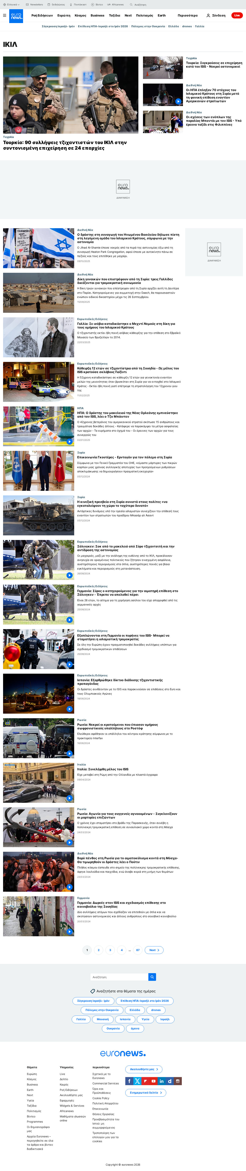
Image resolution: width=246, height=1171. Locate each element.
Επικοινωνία (100, 1108)
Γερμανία (83, 897)
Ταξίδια (114, 15)
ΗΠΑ (80, 407)
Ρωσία (81, 719)
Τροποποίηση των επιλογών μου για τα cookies (105, 1137)
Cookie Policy (100, 1098)
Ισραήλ (165, 1019)
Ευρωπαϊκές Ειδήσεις (92, 318)
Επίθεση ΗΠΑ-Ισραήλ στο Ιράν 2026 (103, 26)
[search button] (131, 5)
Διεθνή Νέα (194, 85)
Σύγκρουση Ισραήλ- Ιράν (58, 26)
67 (138, 949)
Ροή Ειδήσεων (42, 15)
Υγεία (145, 1019)
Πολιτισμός (144, 15)
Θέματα (32, 1067)
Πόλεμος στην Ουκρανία (148, 26)
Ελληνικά (12, 4)
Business (97, 15)
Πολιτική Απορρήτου (105, 1103)
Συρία (81, 452)
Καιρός (64, 1084)
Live (237, 15)
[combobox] (150, 5)
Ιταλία (81, 764)
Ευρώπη (63, 15)
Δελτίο (64, 1079)
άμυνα (135, 1028)
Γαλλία (199, 26)
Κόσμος (80, 15)
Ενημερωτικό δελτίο (144, 1092)
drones (187, 26)
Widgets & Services (72, 1105)
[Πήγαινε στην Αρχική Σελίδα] (16, 16)
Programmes (35, 1121)
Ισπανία (125, 1019)
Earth (161, 15)
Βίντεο (31, 1116)
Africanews (67, 1111)
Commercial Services (105, 1083)
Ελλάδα (173, 26)
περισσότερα (100, 1067)
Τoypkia (8, 136)
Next (128, 15)
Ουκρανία (113, 1028)
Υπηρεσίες (67, 1067)
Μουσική (103, 1019)
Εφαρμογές (67, 1100)
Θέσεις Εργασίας (103, 1113)
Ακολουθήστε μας (71, 1095)
